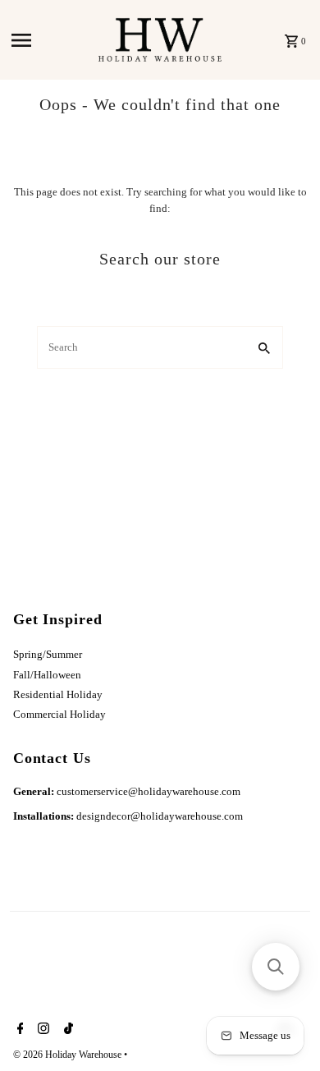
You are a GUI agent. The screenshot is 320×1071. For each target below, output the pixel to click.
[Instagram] (41, 1030)
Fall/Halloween (47, 675)
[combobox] (141, 347)
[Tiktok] (66, 1030)
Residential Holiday (58, 695)
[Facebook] (18, 1030)
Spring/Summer (47, 654)
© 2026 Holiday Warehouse (68, 1054)
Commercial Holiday (59, 714)
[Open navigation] (50, 40)
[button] (275, 967)
